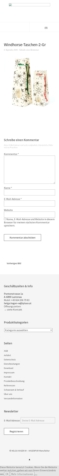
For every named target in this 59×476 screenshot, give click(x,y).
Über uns (8, 394)
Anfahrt (7, 355)
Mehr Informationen (22, 474)
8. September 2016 (11, 50)
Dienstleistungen (12, 363)
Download (8, 368)
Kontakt (7, 376)
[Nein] (36, 474)
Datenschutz (10, 359)
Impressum (9, 372)
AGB (6, 350)
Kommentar (11, 154)
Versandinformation (13, 398)
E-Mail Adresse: (12, 420)
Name (8, 187)
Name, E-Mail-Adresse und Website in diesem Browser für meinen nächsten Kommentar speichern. (29, 222)
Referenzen (9, 385)
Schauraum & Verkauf (14, 389)
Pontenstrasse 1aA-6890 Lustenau (13, 295)
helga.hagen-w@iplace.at (17, 303)
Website (8, 210)
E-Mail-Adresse (13, 198)
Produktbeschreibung (14, 381)
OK (7, 474)
